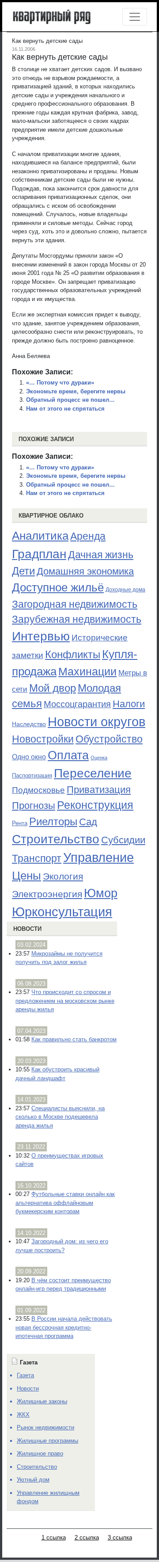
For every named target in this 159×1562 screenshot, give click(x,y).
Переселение (93, 773)
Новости (27, 929)
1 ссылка (54, 1537)
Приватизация (99, 790)
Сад (88, 821)
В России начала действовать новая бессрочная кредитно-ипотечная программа (63, 1327)
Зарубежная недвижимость (76, 619)
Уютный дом (33, 1479)
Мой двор (52, 688)
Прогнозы (33, 805)
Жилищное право (40, 1453)
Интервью (41, 636)
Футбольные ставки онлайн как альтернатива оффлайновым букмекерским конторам (65, 1203)
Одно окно (29, 757)
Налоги (129, 703)
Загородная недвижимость (74, 604)
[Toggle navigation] (134, 17)
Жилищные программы (47, 1440)
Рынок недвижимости (45, 1427)
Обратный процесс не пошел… (70, 399)
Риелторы (53, 821)
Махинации (87, 672)
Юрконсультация (62, 912)
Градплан (39, 554)
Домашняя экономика (85, 571)
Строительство (55, 839)
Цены (26, 875)
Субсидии (123, 840)
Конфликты (72, 654)
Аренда (88, 536)
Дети (23, 571)
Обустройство (109, 739)
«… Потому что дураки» (60, 382)
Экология (63, 876)
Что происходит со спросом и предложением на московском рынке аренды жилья (64, 1001)
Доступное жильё (58, 587)
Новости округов (96, 721)
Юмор (100, 893)
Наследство (29, 724)
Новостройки (43, 739)
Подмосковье (38, 790)
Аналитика (40, 535)
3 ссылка (120, 1537)
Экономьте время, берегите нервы (75, 391)
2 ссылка (87, 1537)
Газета (25, 1375)
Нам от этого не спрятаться (65, 408)
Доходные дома (125, 590)
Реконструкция (95, 805)
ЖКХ (23, 1414)
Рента (19, 823)
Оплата (68, 755)
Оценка (99, 757)
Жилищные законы (42, 1401)
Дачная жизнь (100, 554)
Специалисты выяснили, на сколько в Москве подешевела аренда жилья (60, 1117)
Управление (98, 857)
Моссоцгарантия (77, 704)
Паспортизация (32, 775)
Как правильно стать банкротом (74, 1039)
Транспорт (36, 858)
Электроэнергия (47, 894)
